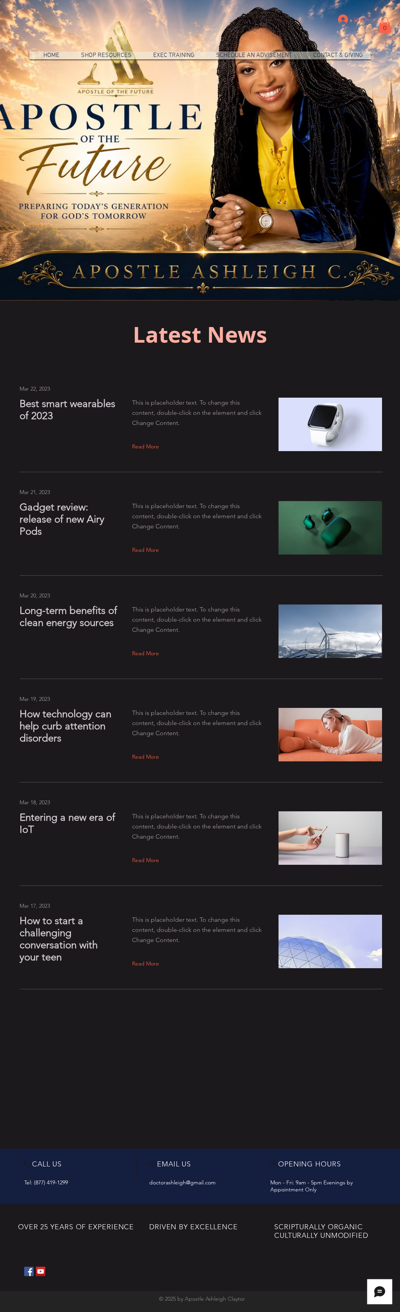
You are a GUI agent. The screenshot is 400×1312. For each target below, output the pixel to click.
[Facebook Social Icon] (29, 1271)
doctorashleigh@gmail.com (182, 1182)
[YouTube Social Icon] (40, 1271)
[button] (384, 25)
